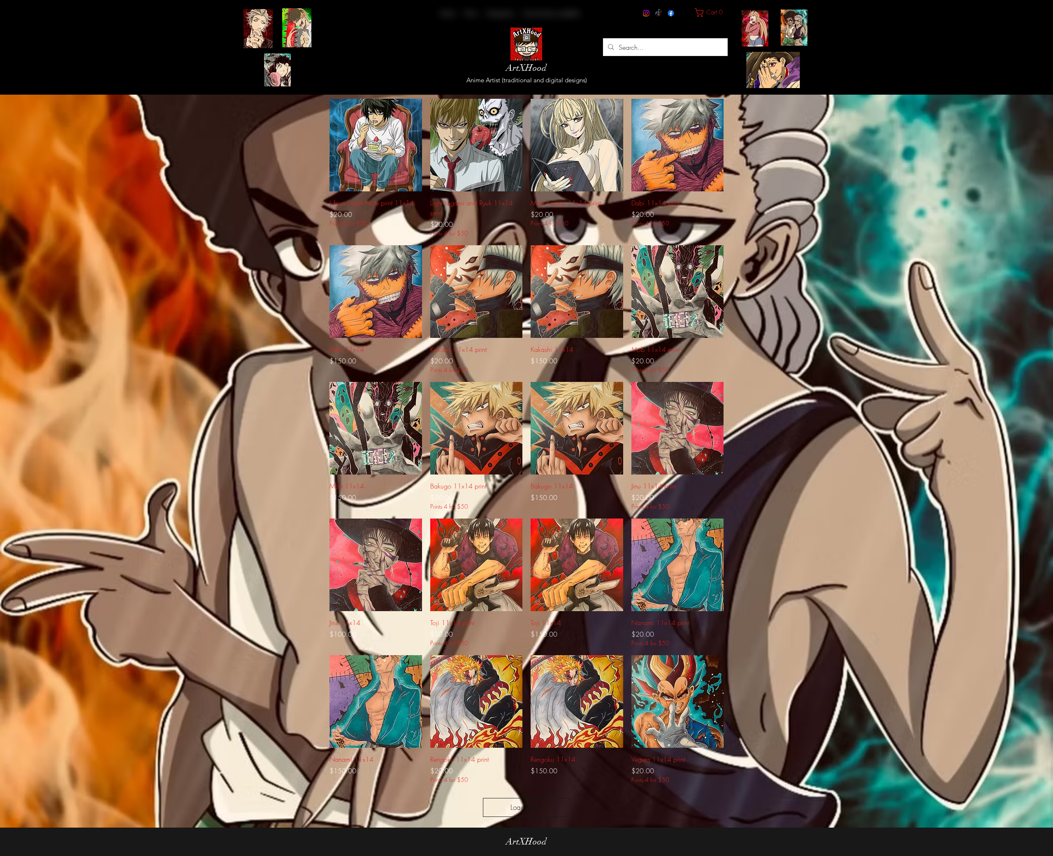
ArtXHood (526, 67)
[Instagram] (646, 13)
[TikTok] (658, 13)
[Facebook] (671, 13)
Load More (526, 807)
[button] (500, 13)
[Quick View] (375, 145)
